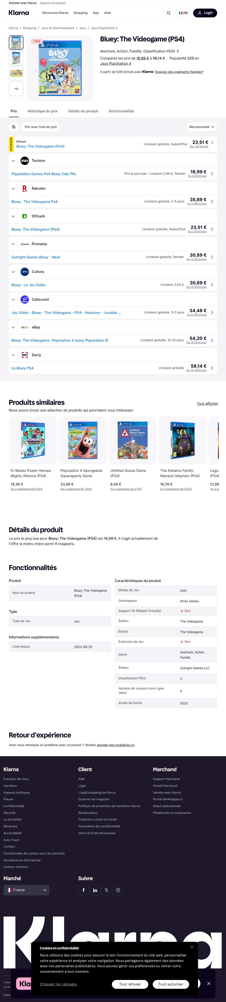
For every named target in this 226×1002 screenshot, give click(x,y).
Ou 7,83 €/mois (199, 146)
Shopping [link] (29, 28)
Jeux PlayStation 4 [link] (104, 28)
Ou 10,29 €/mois (196, 259)
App (96, 13)
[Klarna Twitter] (106, 890)
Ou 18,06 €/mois (196, 342)
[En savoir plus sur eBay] (13, 327)
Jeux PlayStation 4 (115, 63)
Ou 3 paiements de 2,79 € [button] (126, 489)
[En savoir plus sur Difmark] (13, 216)
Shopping (80, 13)
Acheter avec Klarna (22, 3)
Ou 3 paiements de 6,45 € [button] (26, 489)
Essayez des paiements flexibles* (179, 72)
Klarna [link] (13, 28)
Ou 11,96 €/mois (197, 203)
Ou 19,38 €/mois (196, 370)
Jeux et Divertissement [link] (57, 28)
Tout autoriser (170, 984)
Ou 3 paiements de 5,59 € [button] (176, 489)
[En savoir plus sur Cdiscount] (13, 299)
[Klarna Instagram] (118, 890)
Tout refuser (130, 984)
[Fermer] (192, 947)
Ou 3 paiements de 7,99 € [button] (76, 489)
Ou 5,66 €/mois (197, 176)
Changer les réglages (58, 984)
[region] (114, 968)
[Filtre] (14, 126)
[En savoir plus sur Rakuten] (13, 188)
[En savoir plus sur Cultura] (13, 271)
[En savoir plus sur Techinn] (13, 160)
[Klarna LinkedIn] (95, 890)
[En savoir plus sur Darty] (13, 355)
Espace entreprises (53, 3)
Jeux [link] (82, 28)
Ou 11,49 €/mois (197, 314)
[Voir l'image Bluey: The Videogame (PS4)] (16, 42)
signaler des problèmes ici (115, 745)
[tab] (14, 111)
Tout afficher (207, 403)
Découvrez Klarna (55, 13)
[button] (183, 13)
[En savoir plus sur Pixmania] (13, 244)
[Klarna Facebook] (83, 890)
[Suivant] (211, 453)
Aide (107, 13)
